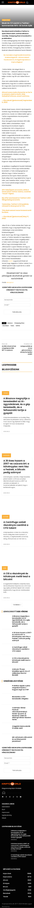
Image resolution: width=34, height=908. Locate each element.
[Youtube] (20, 797)
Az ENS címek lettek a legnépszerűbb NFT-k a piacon (9, 348)
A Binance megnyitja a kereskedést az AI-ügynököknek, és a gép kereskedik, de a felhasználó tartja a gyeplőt (16, 406)
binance (9, 323)
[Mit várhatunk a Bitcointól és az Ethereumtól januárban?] (6, 739)
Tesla (12, 325)
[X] (17, 335)
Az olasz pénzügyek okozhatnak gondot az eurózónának (17, 276)
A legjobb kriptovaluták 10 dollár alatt (21, 727)
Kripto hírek (6, 20)
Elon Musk (6, 325)
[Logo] (17, 2)
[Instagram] (9, 797)
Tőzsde (5, 393)
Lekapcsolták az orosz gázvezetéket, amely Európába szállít (26, 350)
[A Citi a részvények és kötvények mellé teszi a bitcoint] (17, 559)
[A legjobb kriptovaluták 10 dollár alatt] (6, 728)
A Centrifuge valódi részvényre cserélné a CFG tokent (15, 525)
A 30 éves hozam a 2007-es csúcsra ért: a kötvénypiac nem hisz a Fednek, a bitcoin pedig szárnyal (16, 466)
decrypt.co (10, 282)
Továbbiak (16, 605)
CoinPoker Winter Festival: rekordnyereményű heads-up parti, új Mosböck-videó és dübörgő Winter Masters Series (21, 714)
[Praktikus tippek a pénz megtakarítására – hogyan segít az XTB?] (6, 688)
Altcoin (5, 517)
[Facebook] (12, 335)
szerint (10, 261)
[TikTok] (13, 797)
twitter (18, 325)
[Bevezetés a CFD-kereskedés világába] (6, 699)
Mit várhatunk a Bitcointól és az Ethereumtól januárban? (22, 739)
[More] (21, 335)
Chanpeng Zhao (19, 323)
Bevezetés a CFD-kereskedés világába (20, 698)
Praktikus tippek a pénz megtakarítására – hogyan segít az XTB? (21, 688)
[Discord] (2, 797)
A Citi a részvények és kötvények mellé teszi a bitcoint (16, 576)
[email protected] (14, 793)
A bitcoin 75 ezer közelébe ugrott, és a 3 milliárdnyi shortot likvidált (21, 672)
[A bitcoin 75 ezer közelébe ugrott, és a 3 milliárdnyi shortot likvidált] (6, 671)
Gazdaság (6, 455)
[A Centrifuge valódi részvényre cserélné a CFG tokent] (17, 508)
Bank (4, 568)
